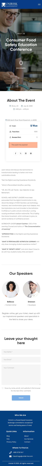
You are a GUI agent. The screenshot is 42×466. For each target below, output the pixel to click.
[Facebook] (15, 153)
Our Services (28, 439)
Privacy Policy (11, 442)
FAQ (8, 439)
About (26, 436)
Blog (8, 436)
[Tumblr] (31, 153)
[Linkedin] (26, 153)
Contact (27, 442)
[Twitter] (21, 153)
